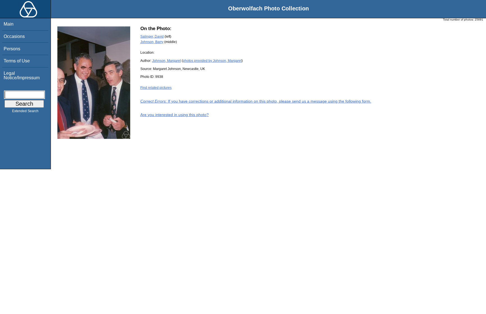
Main (9, 24)
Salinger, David (152, 37)
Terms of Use (17, 60)
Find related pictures (156, 88)
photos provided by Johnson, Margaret (212, 61)
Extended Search (25, 111)
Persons (12, 48)
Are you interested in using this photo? (174, 114)
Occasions (14, 36)
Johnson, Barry (151, 42)
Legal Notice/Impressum (22, 75)
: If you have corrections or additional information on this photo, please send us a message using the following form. (255, 101)
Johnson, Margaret (166, 61)
